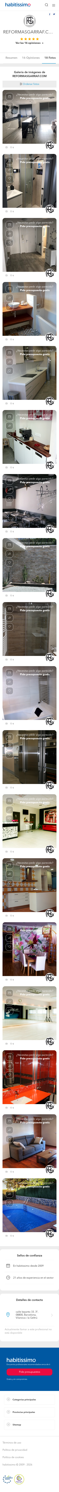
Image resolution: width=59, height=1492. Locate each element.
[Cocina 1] (29, 373)
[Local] (29, 821)
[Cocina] (29, 885)
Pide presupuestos (29, 1372)
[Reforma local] (29, 1013)
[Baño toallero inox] (29, 693)
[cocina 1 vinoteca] (29, 757)
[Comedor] (29, 949)
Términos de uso (12, 1443)
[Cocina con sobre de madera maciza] (29, 437)
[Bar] (29, 501)
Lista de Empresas (14, 1433)
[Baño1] (29, 629)
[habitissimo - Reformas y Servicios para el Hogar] (14, 5)
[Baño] (29, 1077)
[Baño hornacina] (29, 181)
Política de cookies (13, 1457)
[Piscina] (29, 1205)
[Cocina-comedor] (29, 117)
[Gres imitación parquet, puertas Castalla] (29, 245)
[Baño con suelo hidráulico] (29, 309)
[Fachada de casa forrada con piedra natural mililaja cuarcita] (29, 565)
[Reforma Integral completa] (29, 1141)
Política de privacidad (15, 1450)
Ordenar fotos (30, 84)
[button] (7, 148)
